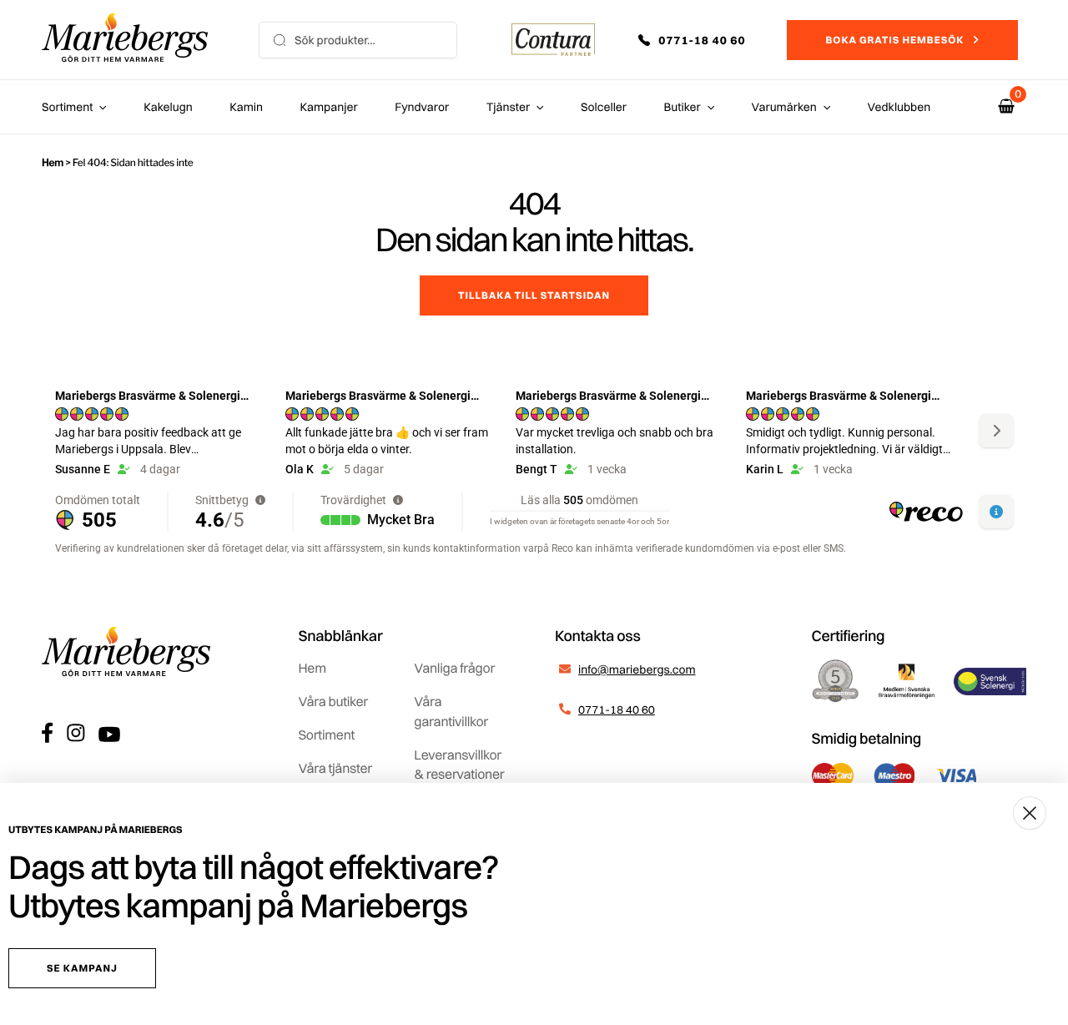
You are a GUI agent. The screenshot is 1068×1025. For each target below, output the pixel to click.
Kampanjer (329, 106)
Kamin (246, 106)
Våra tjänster (336, 768)
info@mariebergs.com (637, 669)
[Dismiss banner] (1029, 813)
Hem (52, 162)
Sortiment (67, 106)
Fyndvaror (422, 106)
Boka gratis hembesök (894, 39)
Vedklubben (899, 106)
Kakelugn (168, 106)
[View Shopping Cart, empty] (1006, 106)
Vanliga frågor (454, 667)
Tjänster (508, 106)
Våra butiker (333, 701)
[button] (703, 40)
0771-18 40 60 (616, 709)
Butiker (682, 106)
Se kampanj (82, 968)
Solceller (604, 106)
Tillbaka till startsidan (534, 295)
